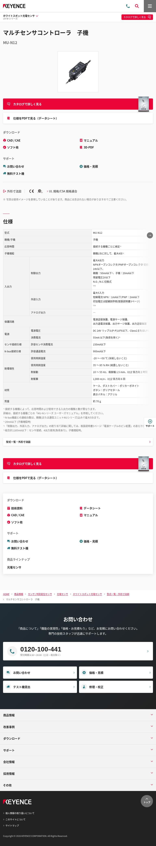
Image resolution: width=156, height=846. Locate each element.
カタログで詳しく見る (27, 104)
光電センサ (14, 567)
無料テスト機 (15, 173)
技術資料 (17, 508)
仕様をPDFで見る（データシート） (35, 118)
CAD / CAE (14, 140)
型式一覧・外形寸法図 (18, 442)
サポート (150, 425)
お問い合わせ (15, 166)
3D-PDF (89, 147)
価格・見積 (91, 166)
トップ (147, 802)
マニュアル (91, 140)
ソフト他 (12, 147)
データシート (92, 508)
